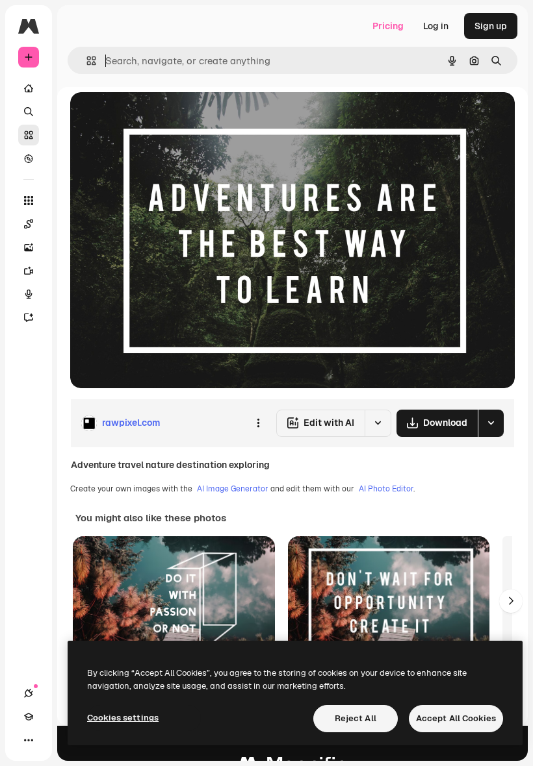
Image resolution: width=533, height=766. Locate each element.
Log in (435, 26)
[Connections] (28, 693)
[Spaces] (28, 224)
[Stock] (28, 135)
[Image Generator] (28, 247)
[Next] (511, 601)
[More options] (258, 423)
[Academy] (28, 716)
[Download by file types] (491, 423)
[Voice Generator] (28, 294)
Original (153, 116)
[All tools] (28, 200)
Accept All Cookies (456, 718)
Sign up (490, 26)
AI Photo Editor (386, 489)
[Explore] (28, 158)
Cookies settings (123, 717)
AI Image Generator (232, 489)
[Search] (28, 111)
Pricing (388, 26)
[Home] (28, 88)
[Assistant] (28, 317)
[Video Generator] (28, 270)
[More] (28, 740)
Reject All (355, 718)
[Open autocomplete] (86, 61)
